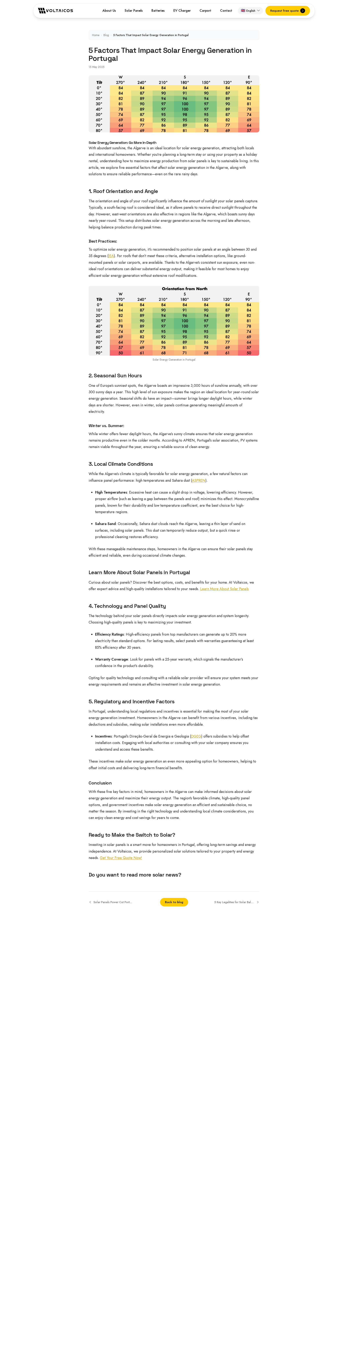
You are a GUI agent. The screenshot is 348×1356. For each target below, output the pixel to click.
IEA (111, 255)
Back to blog (174, 902)
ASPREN (198, 480)
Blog (106, 35)
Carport (205, 10)
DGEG (196, 736)
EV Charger (182, 10)
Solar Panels (134, 10)
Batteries (158, 10)
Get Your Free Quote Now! (121, 857)
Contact (226, 10)
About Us (109, 10)
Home (95, 35)
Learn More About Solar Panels (224, 588)
